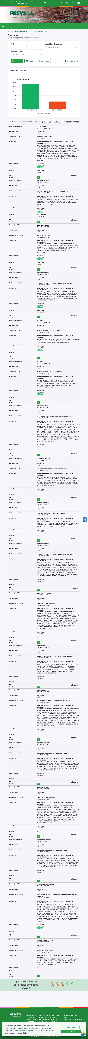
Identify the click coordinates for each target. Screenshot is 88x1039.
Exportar (73, 61)
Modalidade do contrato (53, 44)
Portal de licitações (36, 31)
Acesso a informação (21, 31)
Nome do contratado (18, 51)
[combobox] (61, 47)
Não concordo (71, 1028)
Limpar (31, 61)
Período (14, 44)
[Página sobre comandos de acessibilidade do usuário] (61, 3)
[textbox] (61, 47)
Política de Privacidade (22, 1030)
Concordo (72, 1031)
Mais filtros (45, 61)
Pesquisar (18, 61)
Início (9, 31)
